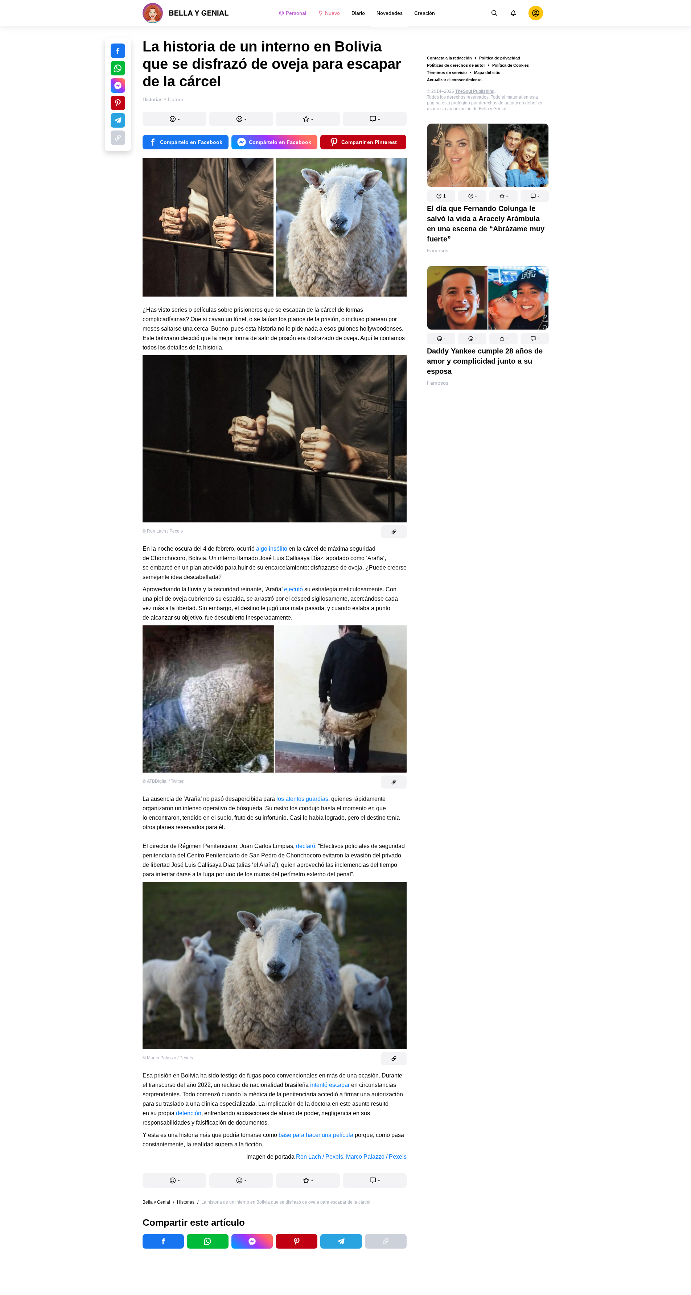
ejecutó (293, 589)
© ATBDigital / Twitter (163, 781)
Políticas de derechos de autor (456, 65)
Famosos (437, 250)
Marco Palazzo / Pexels (376, 1157)
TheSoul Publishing (474, 91)
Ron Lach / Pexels (319, 1157)
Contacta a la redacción (449, 58)
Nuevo (332, 13)
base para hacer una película (316, 1135)
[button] (441, 196)
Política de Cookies (510, 65)
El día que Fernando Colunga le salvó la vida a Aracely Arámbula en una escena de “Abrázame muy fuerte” (485, 223)
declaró (305, 846)
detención (188, 1113)
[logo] (186, 13)
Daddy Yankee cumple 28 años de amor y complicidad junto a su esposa (485, 361)
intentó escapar (330, 1085)
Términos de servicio (447, 72)
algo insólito (271, 549)
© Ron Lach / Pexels (163, 531)
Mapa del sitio (487, 72)
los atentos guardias (302, 799)
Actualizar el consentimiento (454, 80)
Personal (296, 13)
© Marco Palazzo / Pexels (168, 1057)
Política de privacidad (499, 58)
